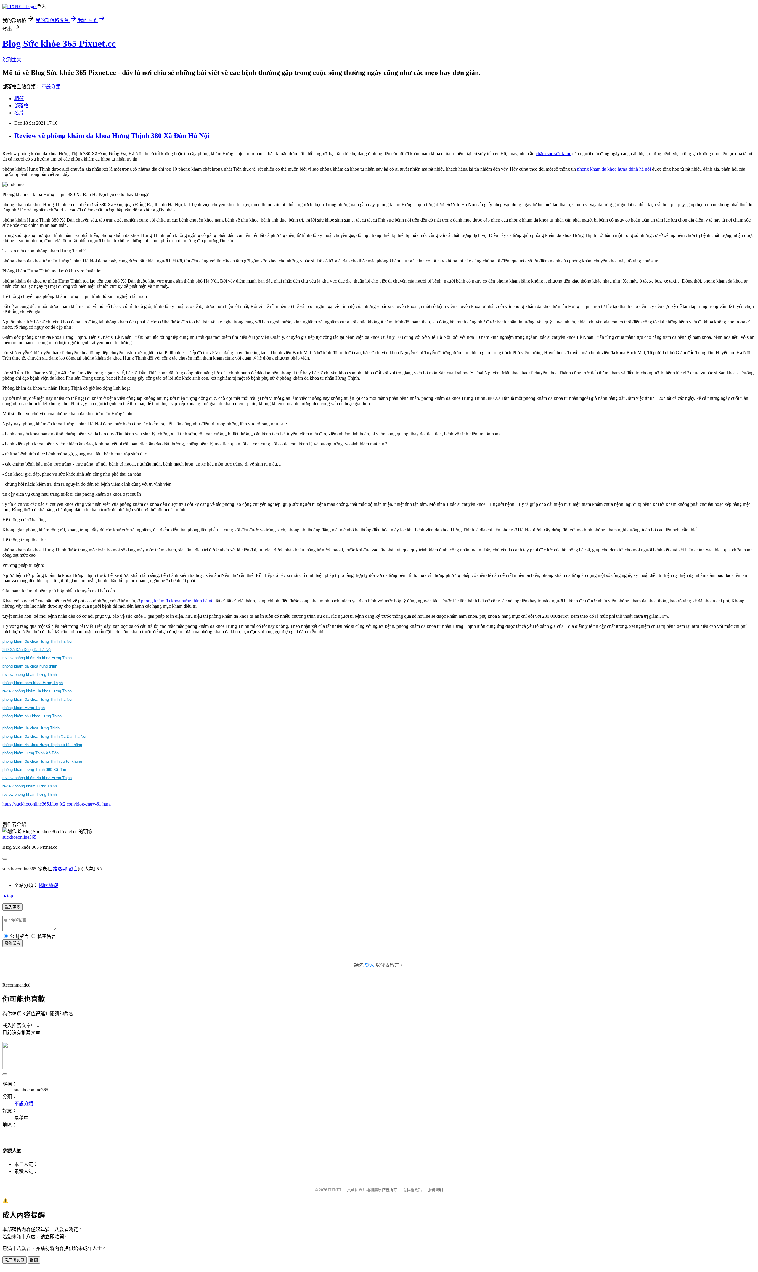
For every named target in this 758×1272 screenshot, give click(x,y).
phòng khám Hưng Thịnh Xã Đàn (30, 753)
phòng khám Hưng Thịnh (23, 707)
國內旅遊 (48, 885)
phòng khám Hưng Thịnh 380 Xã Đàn (34, 769)
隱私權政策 (412, 1190)
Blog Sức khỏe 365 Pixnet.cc (59, 43)
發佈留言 (12, 943)
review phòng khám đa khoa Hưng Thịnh (37, 658)
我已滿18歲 (14, 1260)
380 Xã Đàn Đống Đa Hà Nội (26, 649)
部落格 (21, 105)
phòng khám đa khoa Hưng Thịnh (31, 728)
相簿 (19, 98)
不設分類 (50, 86)
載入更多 (12, 907)
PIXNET (334, 1190)
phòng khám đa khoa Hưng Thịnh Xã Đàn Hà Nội (44, 736)
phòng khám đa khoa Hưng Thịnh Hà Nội (37, 641)
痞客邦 (60, 868)
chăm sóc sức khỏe (553, 153)
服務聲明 (435, 1190)
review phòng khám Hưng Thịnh (29, 674)
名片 (19, 112)
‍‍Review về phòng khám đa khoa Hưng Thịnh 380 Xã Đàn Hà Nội (112, 135)
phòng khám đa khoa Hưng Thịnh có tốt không (42, 744)
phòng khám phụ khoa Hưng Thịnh (32, 716)
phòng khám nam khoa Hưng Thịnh (32, 683)
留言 (73, 868)
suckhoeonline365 (19, 837)
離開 (34, 1260)
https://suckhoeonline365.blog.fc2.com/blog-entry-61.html (56, 803)
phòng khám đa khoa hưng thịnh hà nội (614, 168)
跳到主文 (11, 59)
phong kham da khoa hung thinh (29, 666)
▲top (7, 895)
